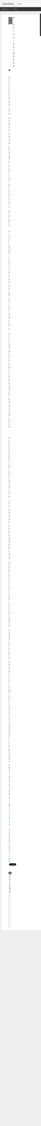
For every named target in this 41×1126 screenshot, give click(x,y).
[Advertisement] (22, 52)
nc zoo (9, 841)
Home (15, 9)
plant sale (9, 856)
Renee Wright (9, 816)
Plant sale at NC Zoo (13, 42)
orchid (9, 847)
